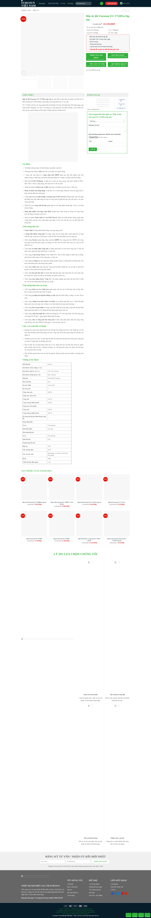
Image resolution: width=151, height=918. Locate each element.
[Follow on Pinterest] (122, 893)
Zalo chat (128, 916)
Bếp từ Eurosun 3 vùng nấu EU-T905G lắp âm (89, 539)
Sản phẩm (42, 3)
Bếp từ (35, 10)
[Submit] (89, 3)
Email (111, 141)
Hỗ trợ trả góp (94, 41)
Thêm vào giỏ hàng (96, 56)
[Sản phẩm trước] (124, 10)
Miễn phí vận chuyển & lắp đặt (98, 36)
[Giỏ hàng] (101, 3)
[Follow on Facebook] (112, 893)
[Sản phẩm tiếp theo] (128, 10)
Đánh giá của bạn (94, 125)
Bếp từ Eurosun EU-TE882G (61, 539)
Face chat (141, 916)
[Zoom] (24, 73)
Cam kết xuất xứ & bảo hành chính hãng (101, 46)
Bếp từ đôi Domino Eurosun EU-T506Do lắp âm (116, 539)
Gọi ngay (135, 916)
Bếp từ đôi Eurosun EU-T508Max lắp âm (34, 502)
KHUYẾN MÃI (53, 3)
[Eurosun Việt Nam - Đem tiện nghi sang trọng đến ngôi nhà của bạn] (28, 3)
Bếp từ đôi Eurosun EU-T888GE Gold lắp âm (62, 503)
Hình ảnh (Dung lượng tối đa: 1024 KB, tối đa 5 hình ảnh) (105, 134)
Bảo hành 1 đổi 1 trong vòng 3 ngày (100, 39)
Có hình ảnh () (121, 100)
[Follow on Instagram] (115, 893)
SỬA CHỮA (126, 3)
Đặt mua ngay (118, 55)
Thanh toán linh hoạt (96, 44)
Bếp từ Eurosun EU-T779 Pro (116, 502)
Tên (90, 141)
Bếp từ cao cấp (96, 70)
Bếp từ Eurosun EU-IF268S (34, 539)
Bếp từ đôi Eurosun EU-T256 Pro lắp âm (89, 502)
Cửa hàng (70, 3)
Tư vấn (62, 3)
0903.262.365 (58, 898)
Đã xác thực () (121, 104)
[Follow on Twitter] (119, 893)
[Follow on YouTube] (126, 893)
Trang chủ (26, 10)
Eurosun (64, 915)
